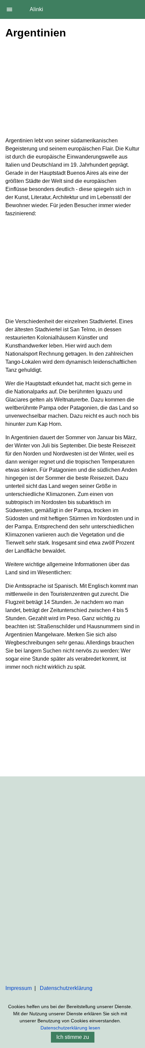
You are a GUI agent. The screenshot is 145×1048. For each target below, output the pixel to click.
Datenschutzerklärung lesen (70, 1027)
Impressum (18, 988)
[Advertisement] (72, 89)
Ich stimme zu (72, 1037)
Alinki (36, 9)
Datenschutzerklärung (66, 988)
